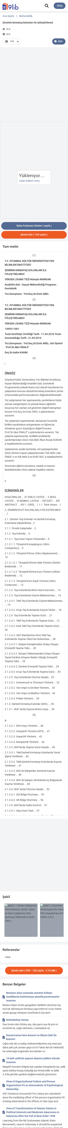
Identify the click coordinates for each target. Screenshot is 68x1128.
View (8, 957)
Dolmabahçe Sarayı (17, 1019)
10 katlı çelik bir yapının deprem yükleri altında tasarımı (33, 1060)
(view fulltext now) (29, 180)
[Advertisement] (34, 85)
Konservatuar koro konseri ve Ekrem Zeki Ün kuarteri (31, 1037)
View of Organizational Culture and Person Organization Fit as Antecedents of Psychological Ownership (34, 1085)
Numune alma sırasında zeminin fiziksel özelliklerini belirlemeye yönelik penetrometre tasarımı (32, 996)
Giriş (59, 5)
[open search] (46, 5)
